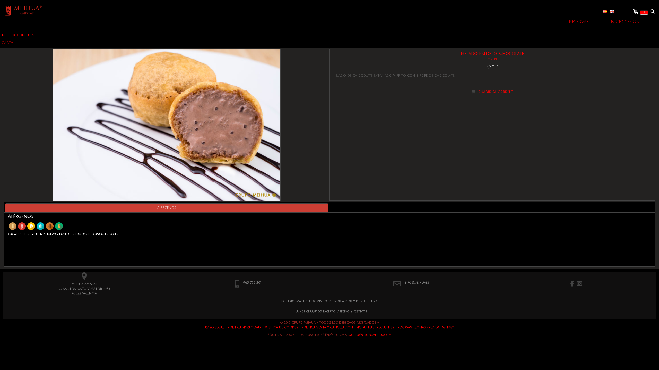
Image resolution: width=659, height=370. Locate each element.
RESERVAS (579, 22)
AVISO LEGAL (214, 327)
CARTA (7, 43)
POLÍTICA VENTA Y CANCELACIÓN (327, 327)
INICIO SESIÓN (625, 22)
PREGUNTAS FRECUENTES (375, 327)
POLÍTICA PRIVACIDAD (244, 327)
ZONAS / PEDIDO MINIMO (434, 327)
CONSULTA (25, 35)
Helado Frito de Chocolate (492, 53)
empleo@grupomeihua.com (369, 335)
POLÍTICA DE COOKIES (281, 327)
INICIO (6, 35)
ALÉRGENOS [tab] (166, 208)
